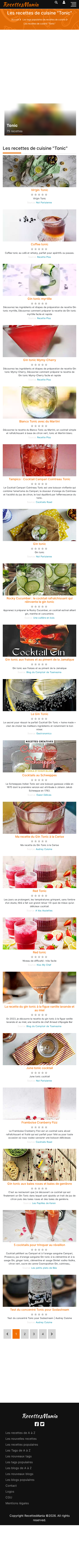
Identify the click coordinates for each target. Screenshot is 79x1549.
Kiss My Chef (44, 964)
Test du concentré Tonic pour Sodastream (39, 1309)
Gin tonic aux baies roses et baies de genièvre (39, 1183)
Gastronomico (43, 733)
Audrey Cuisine (44, 849)
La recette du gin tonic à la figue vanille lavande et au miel (39, 1008)
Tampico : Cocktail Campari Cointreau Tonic (39, 479)
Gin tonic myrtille (40, 298)
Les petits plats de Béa (44, 1267)
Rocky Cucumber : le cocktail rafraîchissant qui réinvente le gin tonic (40, 600)
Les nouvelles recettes (21, 1438)
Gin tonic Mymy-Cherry (39, 360)
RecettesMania (20, 4)
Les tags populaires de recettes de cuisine (44, 19)
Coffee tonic (39, 244)
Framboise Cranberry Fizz (39, 1122)
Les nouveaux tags (19, 1456)
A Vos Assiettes (44, 910)
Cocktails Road (44, 502)
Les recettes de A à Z (20, 1433)
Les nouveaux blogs (19, 1474)
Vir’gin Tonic (39, 190)
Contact (11, 1485)
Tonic (12, 125)
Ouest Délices (43, 794)
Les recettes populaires (22, 1444)
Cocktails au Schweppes (39, 775)
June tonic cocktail (39, 1068)
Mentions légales (17, 1503)
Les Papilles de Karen (44, 1203)
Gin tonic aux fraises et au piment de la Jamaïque (39, 659)
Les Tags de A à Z (18, 1450)
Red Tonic (39, 891)
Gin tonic (39, 544)
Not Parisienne (44, 202)
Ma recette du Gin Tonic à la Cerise (39, 836)
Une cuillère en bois (44, 617)
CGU (9, 1497)
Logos (10, 1491)
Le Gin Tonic (39, 714)
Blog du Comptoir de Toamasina (43, 672)
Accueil (15, 19)
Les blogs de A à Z (19, 1468)
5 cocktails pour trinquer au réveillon (39, 1245)
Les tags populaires (19, 1462)
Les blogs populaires (20, 1480)
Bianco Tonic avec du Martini (39, 421)
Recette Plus (44, 257)
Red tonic (39, 952)
